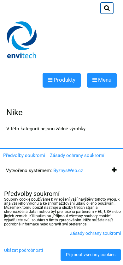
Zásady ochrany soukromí (77, 155)
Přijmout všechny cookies (90, 254)
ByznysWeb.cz (68, 170)
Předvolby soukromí (24, 155)
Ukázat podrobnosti (23, 250)
